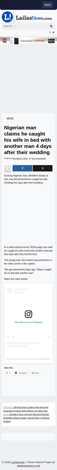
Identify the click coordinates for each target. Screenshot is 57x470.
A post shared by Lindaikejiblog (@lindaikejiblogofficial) (32, 359)
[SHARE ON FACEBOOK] (22, 168)
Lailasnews (18, 462)
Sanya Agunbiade (39, 158)
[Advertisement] (28, 74)
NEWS (10, 118)
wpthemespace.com (28, 466)
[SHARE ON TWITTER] (42, 168)
